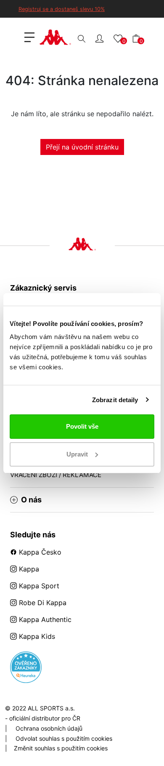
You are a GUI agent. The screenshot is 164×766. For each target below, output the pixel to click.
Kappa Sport (38, 586)
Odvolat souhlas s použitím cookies (64, 738)
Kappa (28, 569)
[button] (99, 38)
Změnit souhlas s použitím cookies (61, 748)
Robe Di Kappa (41, 602)
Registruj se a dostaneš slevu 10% (62, 9)
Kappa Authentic (44, 619)
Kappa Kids (36, 636)
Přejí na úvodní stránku (82, 147)
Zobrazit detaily (115, 399)
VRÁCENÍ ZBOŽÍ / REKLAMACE (55, 475)
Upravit (77, 454)
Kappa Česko (39, 552)
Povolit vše (82, 426)
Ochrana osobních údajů (49, 728)
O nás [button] (31, 500)
